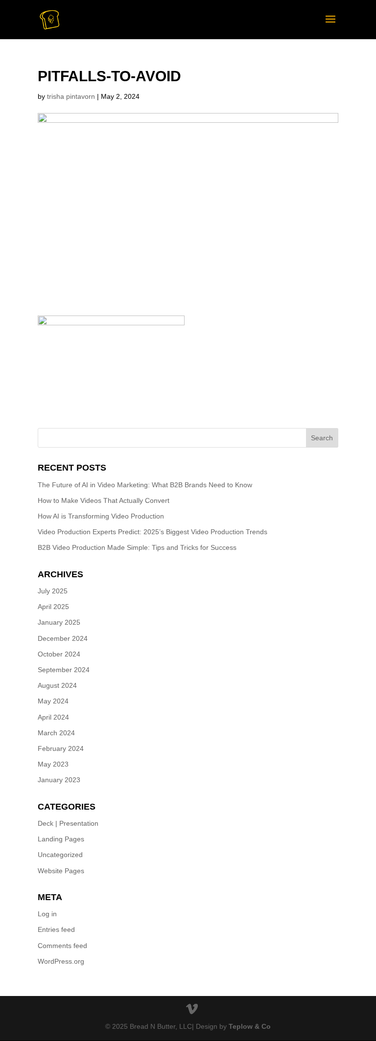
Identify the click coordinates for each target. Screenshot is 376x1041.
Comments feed (62, 946)
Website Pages (61, 871)
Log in (47, 914)
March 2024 (56, 733)
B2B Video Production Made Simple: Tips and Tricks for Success (137, 547)
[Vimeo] (192, 1009)
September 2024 (64, 670)
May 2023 (53, 764)
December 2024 (63, 638)
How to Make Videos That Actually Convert (103, 500)
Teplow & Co (250, 1026)
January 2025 (59, 622)
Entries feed (56, 929)
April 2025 (53, 607)
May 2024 (53, 701)
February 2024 (61, 748)
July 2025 (53, 591)
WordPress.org (61, 961)
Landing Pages (61, 839)
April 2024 (53, 717)
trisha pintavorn (71, 96)
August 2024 (57, 685)
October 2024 (59, 654)
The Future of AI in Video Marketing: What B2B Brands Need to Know (145, 485)
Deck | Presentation (68, 823)
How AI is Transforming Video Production (101, 516)
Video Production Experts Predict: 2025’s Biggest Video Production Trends (152, 532)
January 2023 (59, 780)
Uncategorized (60, 855)
